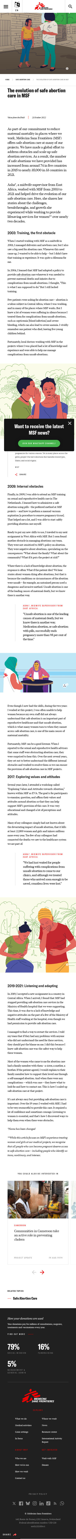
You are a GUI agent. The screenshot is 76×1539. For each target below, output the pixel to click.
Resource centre (49, 1431)
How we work (21, 1471)
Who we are (20, 1458)
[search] (68, 6)
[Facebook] (21, 1503)
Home (7, 80)
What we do (21, 1418)
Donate (45, 1464)
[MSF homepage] (44, 6)
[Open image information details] (67, 68)
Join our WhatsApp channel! (39, 443)
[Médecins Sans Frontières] (38, 1401)
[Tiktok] (48, 1503)
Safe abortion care (23, 80)
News (44, 1425)
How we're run (22, 1464)
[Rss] (55, 1503)
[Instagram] (35, 1503)
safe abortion (23, 274)
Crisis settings (21, 1431)
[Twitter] (14, 1503)
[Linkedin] (41, 1503)
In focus (19, 1438)
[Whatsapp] (62, 1503)
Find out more (16, 1334)
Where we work (49, 1418)
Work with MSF (49, 1458)
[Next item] (42, 1272)
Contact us (20, 1478)
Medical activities (23, 1425)
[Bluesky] (28, 1503)
